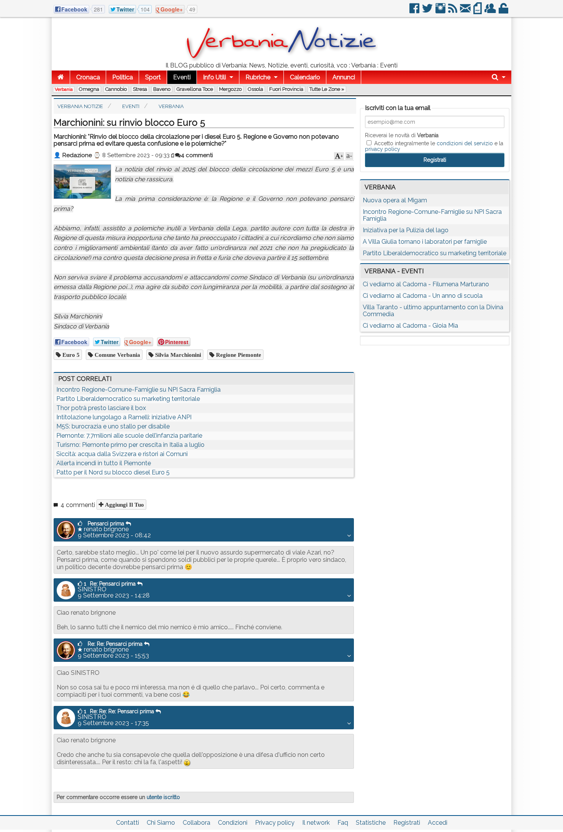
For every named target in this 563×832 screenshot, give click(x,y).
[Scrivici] (466, 11)
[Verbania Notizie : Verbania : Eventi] (281, 59)
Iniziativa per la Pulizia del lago (405, 230)
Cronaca (88, 77)
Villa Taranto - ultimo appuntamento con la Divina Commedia (433, 311)
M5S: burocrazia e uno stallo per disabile (113, 426)
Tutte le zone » (326, 89)
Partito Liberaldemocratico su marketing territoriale (128, 398)
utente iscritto (163, 797)
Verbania (64, 89)
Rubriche (257, 77)
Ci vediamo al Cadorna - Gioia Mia (410, 325)
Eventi (182, 77)
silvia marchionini (177, 355)
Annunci (343, 77)
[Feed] (453, 11)
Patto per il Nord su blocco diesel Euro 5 (113, 472)
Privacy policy (275, 822)
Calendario (305, 77)
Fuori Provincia (286, 89)
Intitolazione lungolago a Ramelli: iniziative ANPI (123, 417)
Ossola (255, 89)
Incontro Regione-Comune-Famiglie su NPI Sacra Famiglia (138, 389)
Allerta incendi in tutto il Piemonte (103, 463)
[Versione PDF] (478, 11)
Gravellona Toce (195, 89)
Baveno (161, 89)
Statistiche (371, 822)
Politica (122, 77)
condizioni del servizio (465, 143)
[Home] (61, 77)
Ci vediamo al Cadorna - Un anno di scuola (423, 295)
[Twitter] (428, 11)
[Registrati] (490, 11)
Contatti (127, 822)
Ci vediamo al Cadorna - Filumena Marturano (426, 284)
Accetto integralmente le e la (434, 146)
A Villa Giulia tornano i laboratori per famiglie (425, 241)
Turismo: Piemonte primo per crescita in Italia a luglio (130, 444)
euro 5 (70, 355)
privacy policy (382, 149)
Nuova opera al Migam (395, 200)
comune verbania (116, 355)
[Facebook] (415, 11)
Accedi (437, 822)
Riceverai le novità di (402, 135)
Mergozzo (230, 89)
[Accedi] (504, 11)
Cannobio (116, 89)
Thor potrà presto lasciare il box (101, 408)
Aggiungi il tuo (123, 504)
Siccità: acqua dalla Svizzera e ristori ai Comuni (122, 454)
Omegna (89, 89)
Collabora (196, 822)
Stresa (140, 89)
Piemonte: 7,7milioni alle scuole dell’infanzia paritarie (129, 435)
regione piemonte (237, 355)
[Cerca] (498, 77)
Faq (342, 822)
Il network (316, 822)
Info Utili (214, 77)
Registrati (406, 822)
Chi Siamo (161, 822)
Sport (153, 77)
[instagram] (441, 11)
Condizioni (232, 822)
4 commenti (197, 155)
